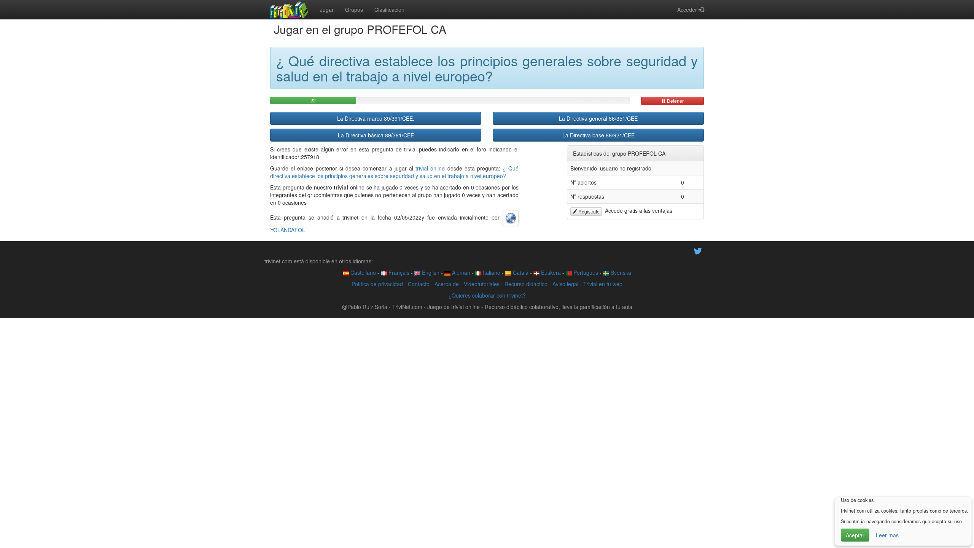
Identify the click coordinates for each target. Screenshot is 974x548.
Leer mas (887, 535)
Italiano (490, 272)
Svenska (620, 272)
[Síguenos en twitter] (698, 250)
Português (585, 272)
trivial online (430, 168)
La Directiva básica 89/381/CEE (376, 135)
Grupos (354, 9)
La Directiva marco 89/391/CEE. (375, 118)
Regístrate (588, 211)
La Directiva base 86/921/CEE (598, 135)
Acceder (688, 9)
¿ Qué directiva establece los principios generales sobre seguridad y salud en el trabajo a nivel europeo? (394, 172)
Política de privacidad (377, 284)
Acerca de (446, 284)
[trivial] (289, 9)
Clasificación (389, 9)
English (429, 272)
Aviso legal (565, 284)
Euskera (550, 272)
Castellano (362, 272)
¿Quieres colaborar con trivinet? (487, 295)
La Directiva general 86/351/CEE (598, 118)
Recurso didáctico (526, 284)
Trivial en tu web (602, 284)
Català (519, 272)
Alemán (460, 272)
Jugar (327, 9)
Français (398, 272)
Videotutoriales (482, 284)
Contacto (419, 284)
